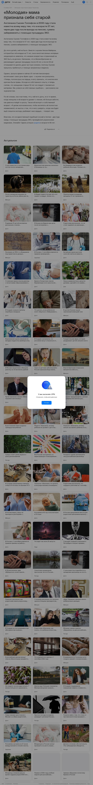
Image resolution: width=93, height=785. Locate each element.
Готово (46, 403)
